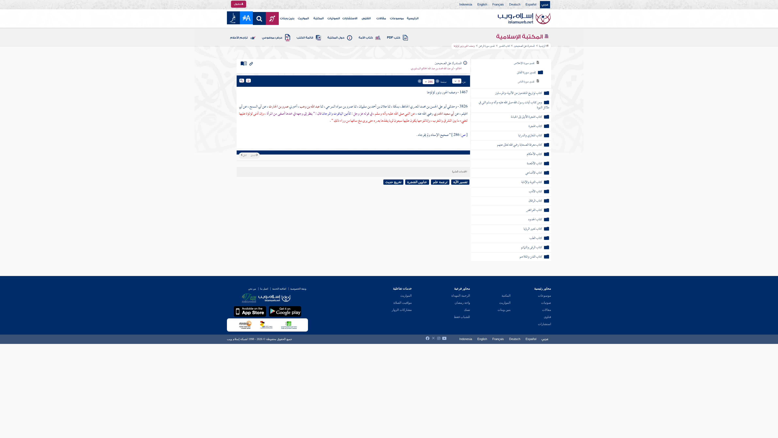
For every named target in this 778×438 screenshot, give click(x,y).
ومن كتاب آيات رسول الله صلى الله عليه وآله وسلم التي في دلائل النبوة (514, 105)
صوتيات (546, 302)
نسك (467, 309)
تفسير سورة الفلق (526, 72)
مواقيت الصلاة (402, 302)
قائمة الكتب (305, 37)
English (482, 4)
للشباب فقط (462, 317)
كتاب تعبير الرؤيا (533, 229)
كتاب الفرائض (534, 210)
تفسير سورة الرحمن (487, 46)
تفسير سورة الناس (526, 82)
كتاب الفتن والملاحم (531, 257)
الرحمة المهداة (460, 295)
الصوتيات (333, 18)
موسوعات (397, 18)
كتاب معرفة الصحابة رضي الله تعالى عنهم (519, 145)
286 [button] (430, 81)
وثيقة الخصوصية (298, 288)
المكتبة (318, 18)
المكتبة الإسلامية (520, 36)
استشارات (544, 324)
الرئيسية (412, 18)
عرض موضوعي (272, 37)
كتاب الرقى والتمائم (531, 247)
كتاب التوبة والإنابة (531, 182)
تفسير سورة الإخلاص (524, 63)
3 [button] (459, 81)
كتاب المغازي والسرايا (530, 135)
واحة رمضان (462, 302)
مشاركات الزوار (402, 309)
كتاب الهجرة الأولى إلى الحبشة (526, 117)
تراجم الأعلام (239, 37)
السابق (253, 155)
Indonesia (465, 4)
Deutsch (514, 4)
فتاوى (547, 317)
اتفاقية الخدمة (279, 288)
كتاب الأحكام (534, 154)
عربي (545, 4)
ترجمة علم (440, 182)
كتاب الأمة (366, 37)
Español (531, 4)
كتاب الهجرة (535, 126)
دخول (237, 4)
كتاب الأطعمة (534, 163)
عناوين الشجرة (417, 182)
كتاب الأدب (535, 191)
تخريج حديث (393, 182)
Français (498, 4)
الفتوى (366, 18)
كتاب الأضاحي (533, 173)
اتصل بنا (264, 288)
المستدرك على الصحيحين (524, 46)
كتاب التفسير (504, 46)
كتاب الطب (535, 238)
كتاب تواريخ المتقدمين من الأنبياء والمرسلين (518, 93)
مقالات (381, 18)
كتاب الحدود (535, 219)
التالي (245, 155)
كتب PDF (393, 37)
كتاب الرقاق (535, 201)
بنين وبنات (287, 18)
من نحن (252, 288)
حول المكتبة (335, 37)
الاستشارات (349, 18)
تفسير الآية (460, 182)
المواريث (303, 18)
